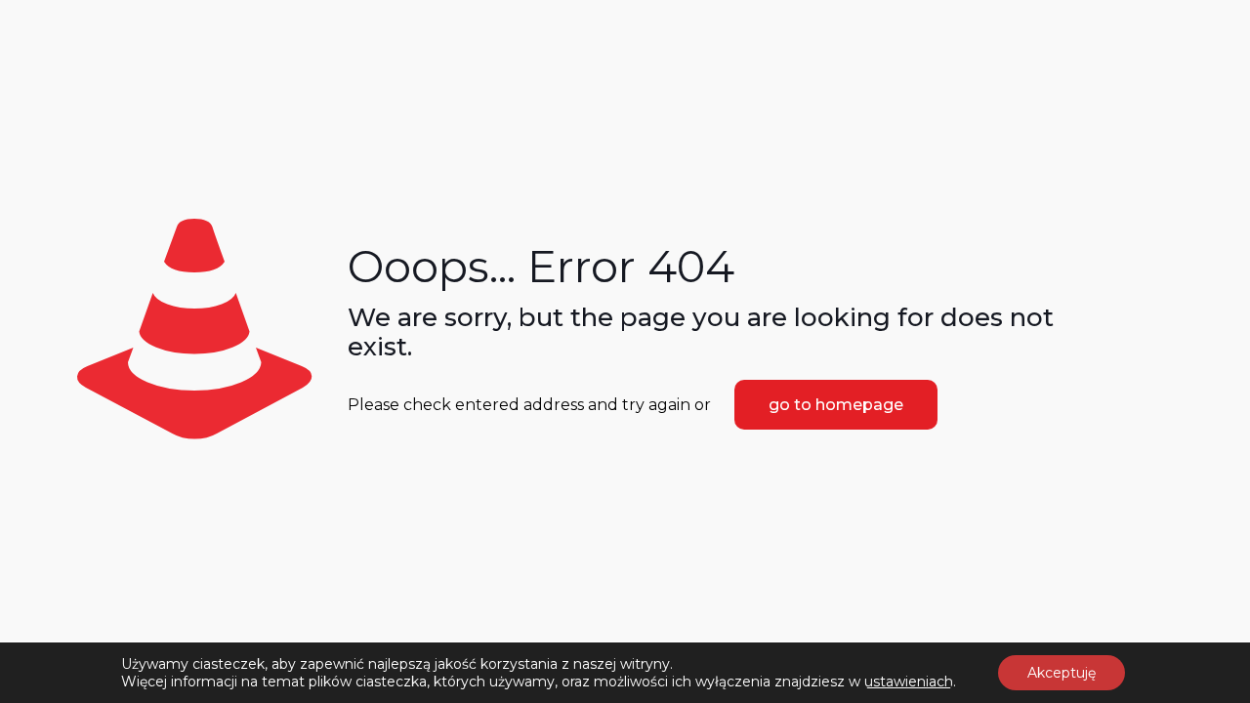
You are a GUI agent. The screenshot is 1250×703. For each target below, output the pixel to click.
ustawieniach (908, 681)
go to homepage (836, 404)
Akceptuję (1061, 673)
